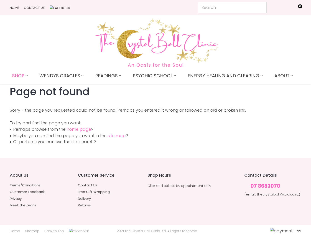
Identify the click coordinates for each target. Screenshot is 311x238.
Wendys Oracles (59, 76)
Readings (106, 76)
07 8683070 (265, 186)
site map (117, 135)
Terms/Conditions (25, 185)
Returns (84, 205)
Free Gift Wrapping (94, 192)
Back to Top (54, 230)
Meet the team (23, 205)
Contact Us (34, 7)
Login (276, 7)
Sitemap (32, 230)
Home (14, 7)
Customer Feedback (27, 192)
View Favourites (286, 8)
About (281, 76)
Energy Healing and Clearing (223, 76)
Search (261, 7)
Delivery (84, 198)
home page (79, 129)
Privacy (16, 198)
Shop (18, 76)
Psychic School (153, 76)
